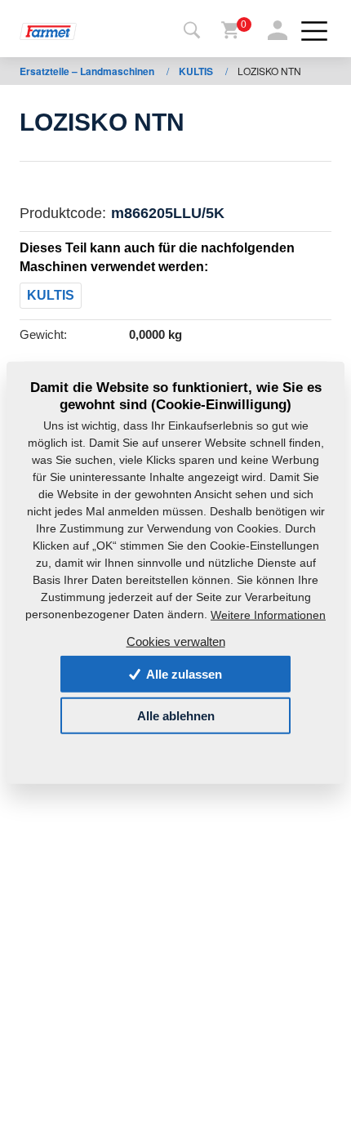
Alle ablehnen (176, 716)
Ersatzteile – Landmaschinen (88, 71)
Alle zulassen (183, 674)
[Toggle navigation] (191, 31)
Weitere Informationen (268, 615)
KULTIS (197, 71)
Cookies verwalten (176, 641)
